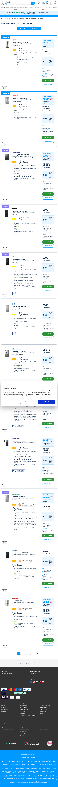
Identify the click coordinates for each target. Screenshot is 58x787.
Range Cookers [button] (13, 7)
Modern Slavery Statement (26, 721)
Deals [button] (43, 9)
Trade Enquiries (43, 709)
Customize (28, 401)
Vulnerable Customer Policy (7, 729)
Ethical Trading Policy (25, 723)
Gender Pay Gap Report (25, 725)
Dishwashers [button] (20, 7)
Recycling (22, 711)
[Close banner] (54, 383)
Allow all (46, 401)
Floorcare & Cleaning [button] (47, 7)
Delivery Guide (23, 705)
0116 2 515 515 (9, 673)
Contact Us (3, 707)
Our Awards (3, 711)
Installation (23, 713)
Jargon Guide (4, 721)
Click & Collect (23, 707)
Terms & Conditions (25, 729)
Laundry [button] (3, 7)
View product (48, 84)
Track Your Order (24, 709)
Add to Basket (48, 80)
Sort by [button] (36, 28)
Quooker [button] (55, 7)
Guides (41, 713)
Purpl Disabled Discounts (7, 727)
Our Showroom (4, 709)
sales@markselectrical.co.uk (10, 675)
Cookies (22, 735)
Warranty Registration (45, 705)
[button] (48, 43)
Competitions (43, 723)
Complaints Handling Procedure (27, 727)
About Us (3, 705)
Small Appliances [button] (38, 7)
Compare (4, 86)
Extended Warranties (45, 703)
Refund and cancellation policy (27, 715)
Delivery (22, 703)
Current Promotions (5, 725)
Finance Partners (43, 707)
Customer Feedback (44, 727)
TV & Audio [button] (32, 7)
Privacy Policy (23, 733)
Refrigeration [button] (26, 7)
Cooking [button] (7, 7)
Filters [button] (23, 28)
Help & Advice (43, 711)
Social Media (43, 721)
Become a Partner (44, 729)
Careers (41, 725)
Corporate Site (4, 703)
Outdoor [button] (15, 9)
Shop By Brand (4, 723)
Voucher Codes (23, 731)
